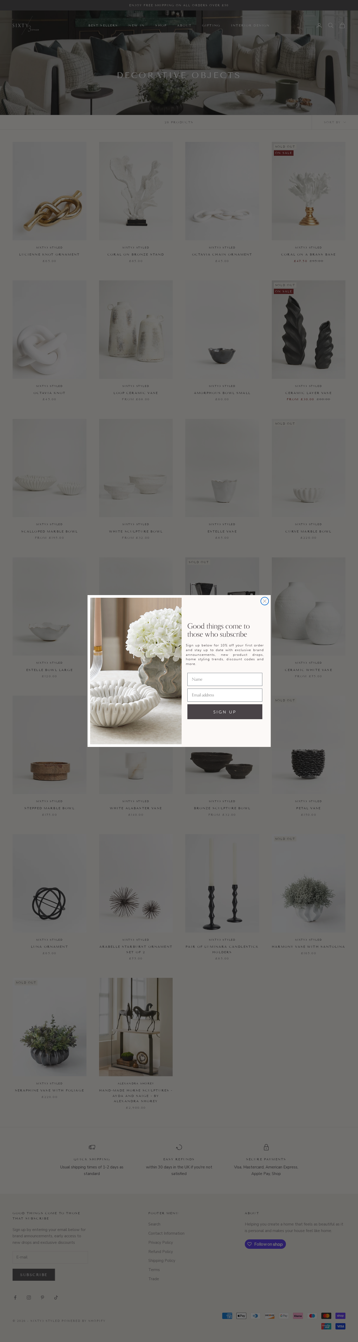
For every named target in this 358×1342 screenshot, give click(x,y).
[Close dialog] (265, 601)
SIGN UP (224, 711)
